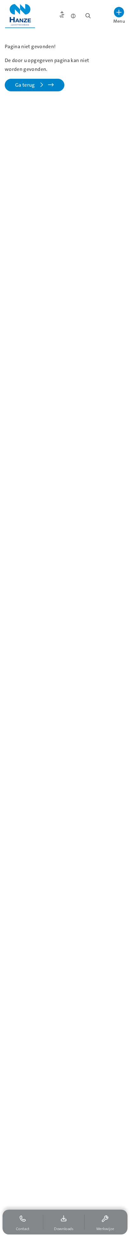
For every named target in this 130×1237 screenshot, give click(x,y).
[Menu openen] (119, 12)
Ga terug (26, 85)
